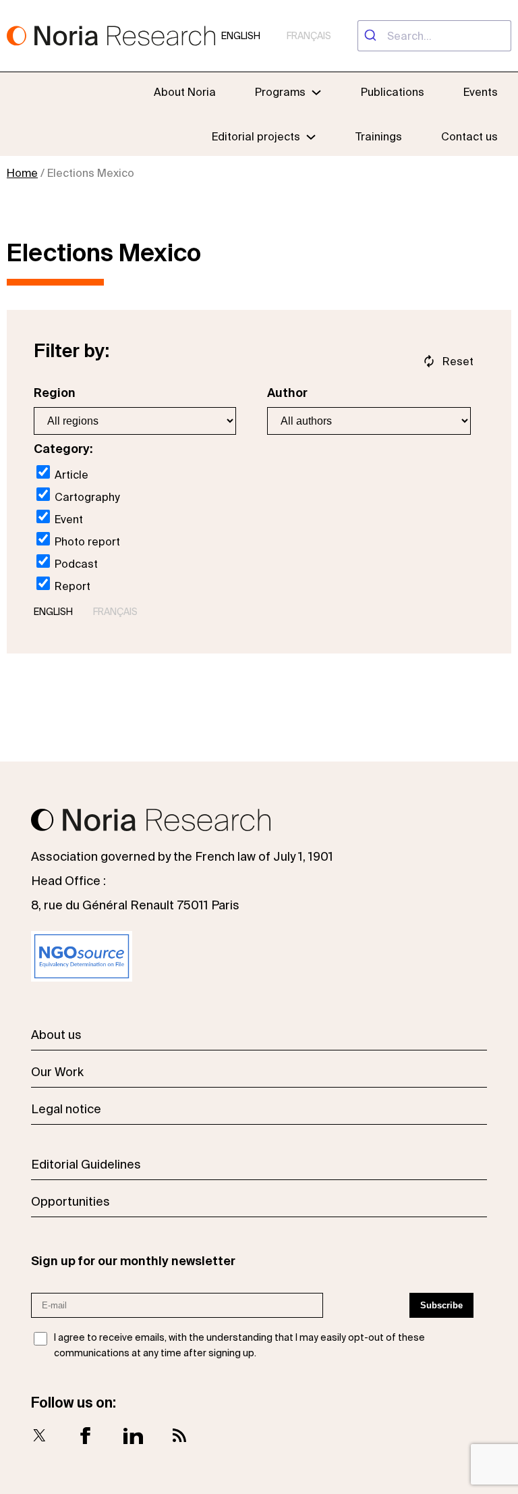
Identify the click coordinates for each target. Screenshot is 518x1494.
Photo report (86, 541)
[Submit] (372, 36)
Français (309, 35)
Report (71, 586)
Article (70, 475)
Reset (457, 361)
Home (22, 173)
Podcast (75, 564)
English (240, 35)
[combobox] (434, 35)
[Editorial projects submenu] (311, 136)
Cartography (85, 497)
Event (67, 519)
